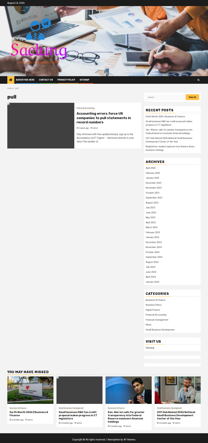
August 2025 (152, 202)
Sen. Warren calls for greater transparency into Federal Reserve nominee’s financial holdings (126, 417)
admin (95, 128)
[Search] (198, 80)
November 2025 (154, 187)
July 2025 (150, 207)
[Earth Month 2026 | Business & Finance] (30, 390)
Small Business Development (160, 329)
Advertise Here (25, 80)
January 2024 (152, 282)
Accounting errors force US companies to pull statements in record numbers (104, 117)
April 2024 (151, 276)
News (148, 324)
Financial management (157, 319)
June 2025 (151, 212)
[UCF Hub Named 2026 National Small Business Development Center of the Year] (178, 390)
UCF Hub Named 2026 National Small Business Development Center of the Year (176, 415)
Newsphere (114, 439)
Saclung (150, 347)
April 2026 (151, 168)
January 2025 (152, 237)
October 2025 (152, 192)
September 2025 (154, 197)
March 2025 (151, 227)
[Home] (10, 80)
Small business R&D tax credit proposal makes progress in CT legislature (78, 415)
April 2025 (151, 222)
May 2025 (150, 217)
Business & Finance (155, 300)
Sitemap (84, 80)
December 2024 (153, 242)
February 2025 (153, 232)
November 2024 (154, 247)
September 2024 (154, 257)
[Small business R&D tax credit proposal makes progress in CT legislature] (79, 390)
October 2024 (152, 252)
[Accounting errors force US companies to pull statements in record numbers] (40, 125)
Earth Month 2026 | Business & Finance (165, 116)
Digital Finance (153, 310)
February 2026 (153, 173)
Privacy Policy (66, 80)
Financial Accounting (85, 108)
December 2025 (153, 183)
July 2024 (150, 267)
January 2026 (152, 177)
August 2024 (152, 262)
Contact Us (46, 80)
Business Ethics (154, 305)
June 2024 (151, 272)
